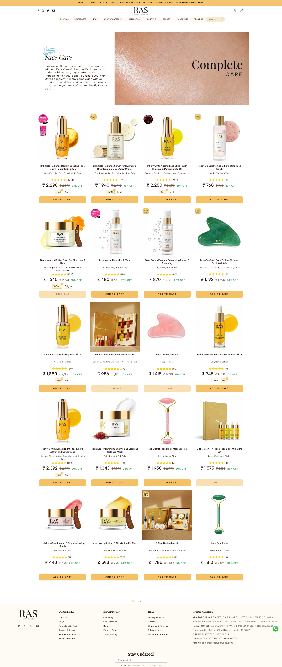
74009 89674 (229, 638)
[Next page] (149, 601)
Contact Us (154, 621)
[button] (113, 19)
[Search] (223, 19)
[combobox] (215, 19)
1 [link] (133, 601)
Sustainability (110, 634)
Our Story (108, 617)
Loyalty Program (156, 617)
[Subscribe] (163, 660)
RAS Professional (68, 634)
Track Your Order (68, 638)
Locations (64, 617)
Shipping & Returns (158, 626)
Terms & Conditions (158, 634)
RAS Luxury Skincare (136, 666)
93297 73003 (212, 638)
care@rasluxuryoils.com (219, 642)
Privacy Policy (155, 630)
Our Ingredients (111, 621)
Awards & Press (67, 630)
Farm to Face (109, 630)
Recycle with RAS (68, 626)
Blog (105, 626)
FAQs (61, 621)
